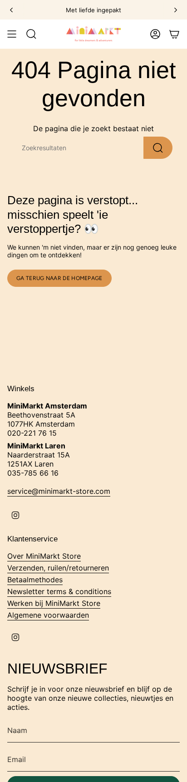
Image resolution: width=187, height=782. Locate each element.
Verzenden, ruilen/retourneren (58, 567)
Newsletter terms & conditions (59, 591)
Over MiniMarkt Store (44, 556)
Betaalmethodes (35, 579)
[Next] (176, 10)
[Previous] (11, 10)
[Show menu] (12, 34)
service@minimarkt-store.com (58, 491)
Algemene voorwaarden (48, 615)
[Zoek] (157, 148)
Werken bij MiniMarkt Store (53, 603)
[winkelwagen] (174, 34)
